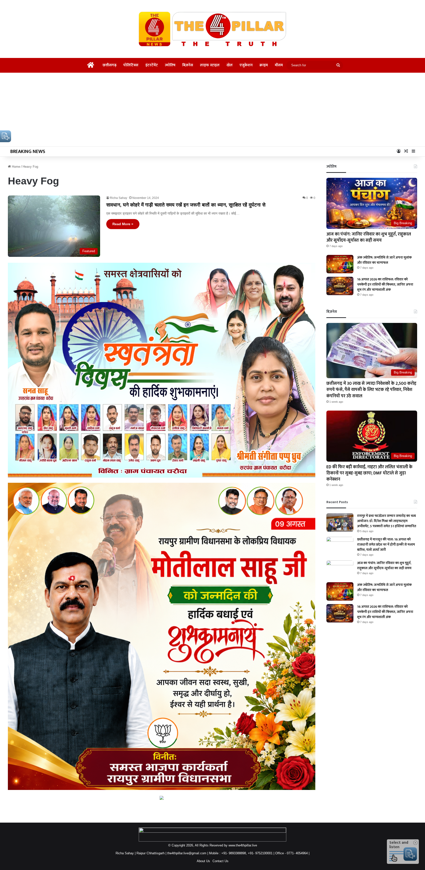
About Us (203, 861)
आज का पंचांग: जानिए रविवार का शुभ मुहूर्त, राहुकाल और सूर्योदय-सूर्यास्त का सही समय (368, 237)
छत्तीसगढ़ (109, 65)
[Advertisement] (212, 109)
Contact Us (220, 861)
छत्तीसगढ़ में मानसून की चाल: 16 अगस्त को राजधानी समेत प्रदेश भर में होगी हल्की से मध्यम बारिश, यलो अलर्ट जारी (386, 544)
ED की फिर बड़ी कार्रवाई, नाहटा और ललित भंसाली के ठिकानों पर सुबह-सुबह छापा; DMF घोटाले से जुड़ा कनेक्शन (369, 473)
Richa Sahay (118, 198)
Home (15, 166)
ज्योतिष (170, 65)
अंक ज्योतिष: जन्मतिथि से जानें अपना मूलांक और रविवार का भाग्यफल (384, 260)
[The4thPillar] (212, 29)
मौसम (279, 65)
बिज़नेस (187, 65)
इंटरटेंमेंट (151, 65)
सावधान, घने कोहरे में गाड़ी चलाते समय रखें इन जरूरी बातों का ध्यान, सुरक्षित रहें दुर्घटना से (185, 204)
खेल (230, 65)
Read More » (122, 224)
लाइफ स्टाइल (210, 65)
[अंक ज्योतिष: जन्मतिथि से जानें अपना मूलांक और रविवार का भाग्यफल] (339, 264)
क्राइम (263, 65)
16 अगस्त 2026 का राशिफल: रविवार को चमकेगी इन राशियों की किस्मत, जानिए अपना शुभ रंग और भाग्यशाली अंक (385, 284)
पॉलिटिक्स (130, 65)
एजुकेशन (246, 65)
